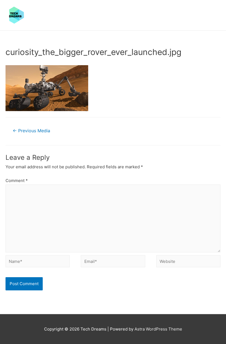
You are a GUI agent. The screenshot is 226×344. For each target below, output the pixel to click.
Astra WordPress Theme (158, 329)
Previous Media (31, 130)
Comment (17, 180)
